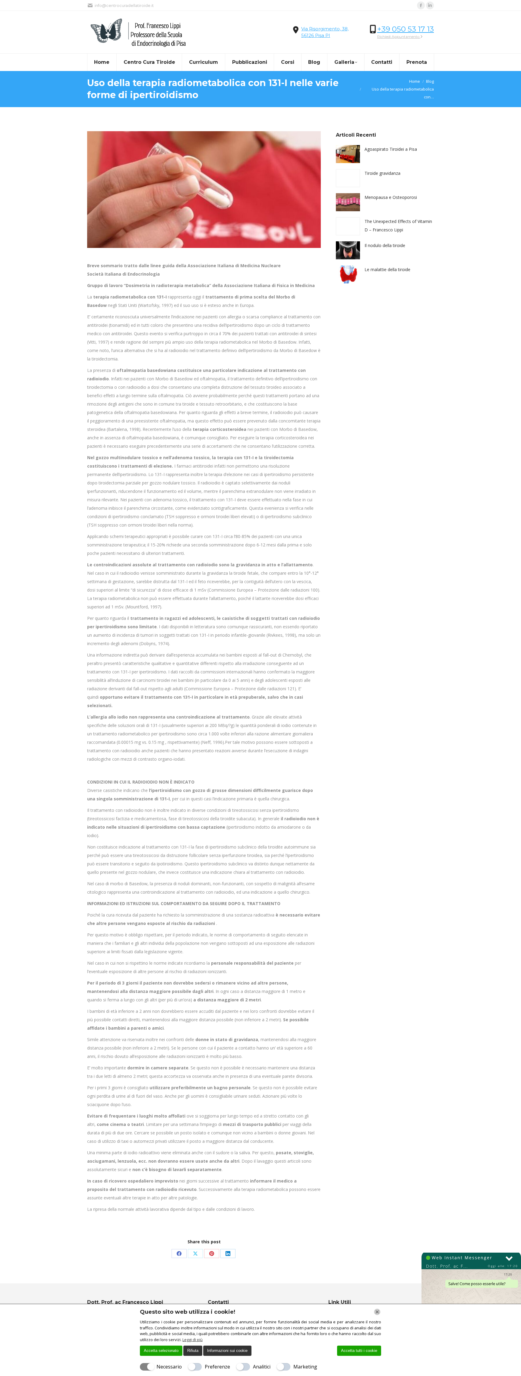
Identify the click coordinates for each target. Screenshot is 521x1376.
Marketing (305, 1366)
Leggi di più (192, 1339)
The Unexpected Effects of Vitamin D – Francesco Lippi (398, 225)
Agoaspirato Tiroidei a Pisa (391, 149)
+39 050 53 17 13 (405, 29)
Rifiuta (192, 1350)
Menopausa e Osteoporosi (391, 197)
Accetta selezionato (161, 1350)
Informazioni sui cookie (227, 1350)
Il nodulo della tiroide (385, 245)
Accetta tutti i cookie (359, 1350)
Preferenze (217, 1366)
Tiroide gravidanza (382, 173)
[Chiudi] (377, 1312)
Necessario (169, 1366)
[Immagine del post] (348, 154)
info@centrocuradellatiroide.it (124, 5)
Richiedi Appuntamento (398, 36)
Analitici (261, 1366)
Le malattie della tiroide (387, 269)
